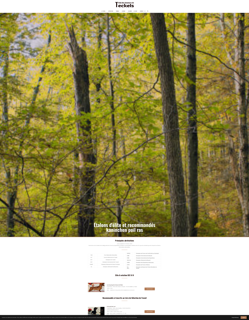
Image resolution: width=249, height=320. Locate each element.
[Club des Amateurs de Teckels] (124, 5)
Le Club (135, 11)
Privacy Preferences (235, 317)
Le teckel (103, 11)
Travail (117, 11)
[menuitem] (104, 11)
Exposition (110, 11)
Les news (130, 11)
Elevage (123, 11)
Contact (141, 11)
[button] (145, 11)
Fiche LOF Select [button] (150, 288)
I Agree (243, 317)
